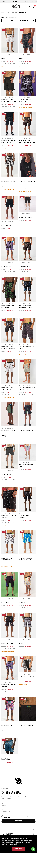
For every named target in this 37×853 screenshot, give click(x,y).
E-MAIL (3, 809)
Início (2, 12)
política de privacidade (9, 844)
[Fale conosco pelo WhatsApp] (33, 849)
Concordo (18, 848)
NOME (3, 803)
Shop (8, 12)
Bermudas (14, 12)
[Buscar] (29, 6)
